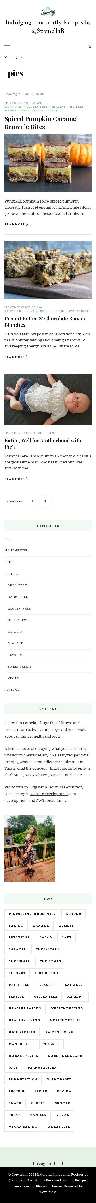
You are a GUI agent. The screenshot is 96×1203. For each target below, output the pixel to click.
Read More (14, 224)
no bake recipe (23, 1056)
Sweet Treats (32, 110)
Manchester (21, 1044)
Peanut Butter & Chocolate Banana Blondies (45, 321)
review (64, 1091)
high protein (22, 1032)
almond (73, 914)
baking (16, 926)
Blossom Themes (49, 1186)
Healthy (59, 106)
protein (17, 1091)
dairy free (19, 985)
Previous (16, 501)
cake (66, 937)
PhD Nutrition (23, 1079)
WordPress (47, 1192)
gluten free (45, 996)
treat (14, 1115)
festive (16, 996)
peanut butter (42, 1067)
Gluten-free (36, 106)
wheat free (58, 1127)
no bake (51, 1044)
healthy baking (25, 1008)
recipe (40, 1091)
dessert (47, 985)
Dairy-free (13, 106)
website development (49, 794)
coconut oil (47, 973)
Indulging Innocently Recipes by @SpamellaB (48, 26)
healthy (75, 996)
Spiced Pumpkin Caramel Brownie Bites (41, 122)
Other (10, 562)
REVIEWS (11, 690)
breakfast (19, 937)
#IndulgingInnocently (32, 914)
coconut (17, 973)
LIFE (51, 433)
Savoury (15, 655)
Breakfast (17, 585)
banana (41, 926)
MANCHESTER (15, 550)
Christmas (50, 961)
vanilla (38, 1115)
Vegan (53, 110)
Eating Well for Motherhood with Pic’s (42, 443)
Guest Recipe (19, 620)
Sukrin (38, 1103)
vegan (63, 1115)
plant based (59, 1079)
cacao (46, 937)
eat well (73, 985)
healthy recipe (65, 1020)
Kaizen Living (59, 1032)
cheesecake (48, 949)
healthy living (24, 1020)
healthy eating (67, 1008)
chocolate (19, 961)
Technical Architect (65, 787)
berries (66, 926)
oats (13, 1067)
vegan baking (23, 1127)
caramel (17, 949)
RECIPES (10, 110)
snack (15, 1103)
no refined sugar (65, 1056)
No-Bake (77, 106)
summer (62, 1103)
